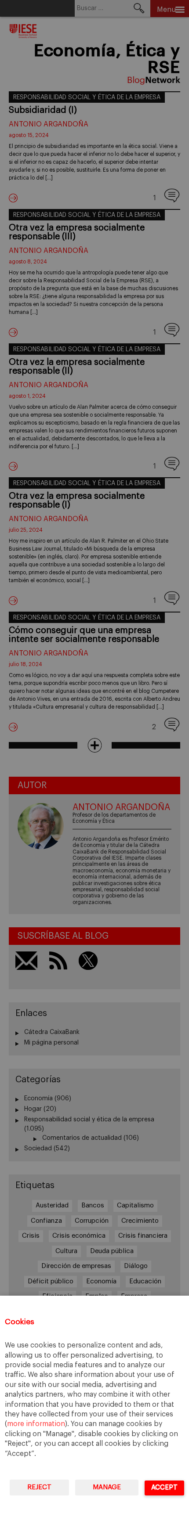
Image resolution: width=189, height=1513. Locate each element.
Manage (107, 1487)
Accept (164, 1487)
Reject (39, 1487)
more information (36, 1423)
